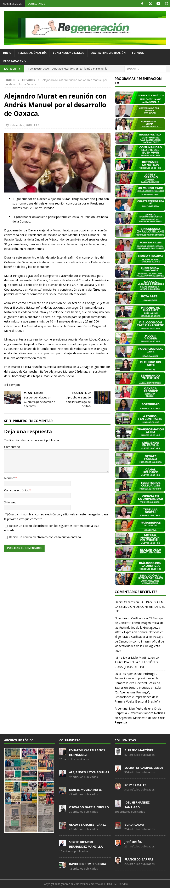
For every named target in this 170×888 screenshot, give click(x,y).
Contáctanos (36, 3)
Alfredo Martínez (139, 750)
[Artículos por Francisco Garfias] (118, 861)
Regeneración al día (32, 53)
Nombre (9, 478)
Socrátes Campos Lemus (143, 768)
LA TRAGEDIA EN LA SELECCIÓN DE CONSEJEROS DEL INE (140, 606)
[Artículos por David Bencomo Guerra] (62, 866)
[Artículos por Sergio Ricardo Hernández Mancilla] (62, 844)
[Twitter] (150, 3)
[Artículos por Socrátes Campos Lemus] (118, 770)
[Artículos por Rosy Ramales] (118, 787)
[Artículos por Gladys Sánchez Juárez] (62, 827)
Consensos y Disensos (68, 53)
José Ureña (133, 842)
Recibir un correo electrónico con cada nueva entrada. (45, 537)
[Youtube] (158, 3)
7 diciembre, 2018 (21, 125)
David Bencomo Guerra (87, 864)
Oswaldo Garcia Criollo (89, 807)
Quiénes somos (12, 3)
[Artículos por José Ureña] (118, 844)
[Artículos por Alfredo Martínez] (118, 752)
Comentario (12, 447)
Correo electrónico (16, 490)
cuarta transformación (108, 53)
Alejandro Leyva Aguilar (89, 772)
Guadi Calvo (134, 825)
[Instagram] (166, 3)
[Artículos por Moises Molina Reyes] (62, 792)
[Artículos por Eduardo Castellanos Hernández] (62, 752)
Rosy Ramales (135, 785)
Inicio (7, 53)
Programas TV (13, 61)
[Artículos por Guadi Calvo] (118, 827)
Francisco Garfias (138, 859)
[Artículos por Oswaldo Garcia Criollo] (62, 809)
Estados (138, 53)
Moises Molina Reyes (85, 790)
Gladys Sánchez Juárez (87, 825)
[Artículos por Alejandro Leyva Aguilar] (62, 774)
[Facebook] (142, 3)
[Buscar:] (145, 68)
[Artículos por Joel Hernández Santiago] (118, 804)
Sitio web (10, 502)
